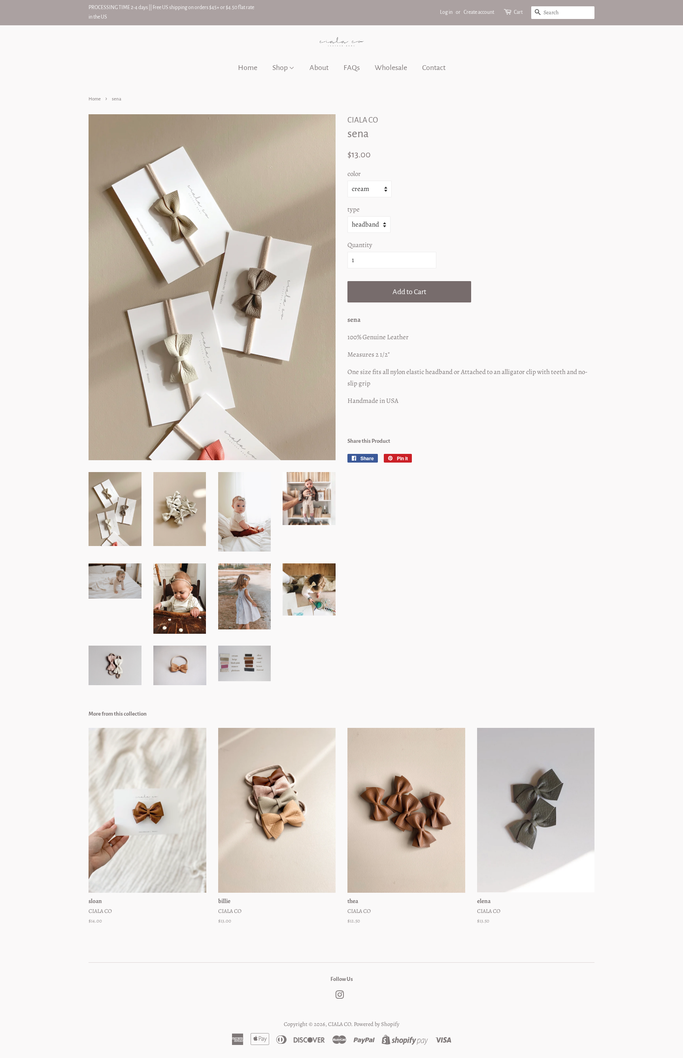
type (353, 209)
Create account (479, 12)
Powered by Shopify (376, 1024)
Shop (280, 68)
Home (247, 68)
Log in (446, 12)
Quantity (359, 244)
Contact (433, 68)
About (318, 68)
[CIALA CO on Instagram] (339, 996)
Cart (518, 12)
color (354, 173)
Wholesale (391, 68)
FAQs (351, 68)
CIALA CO (339, 1024)
